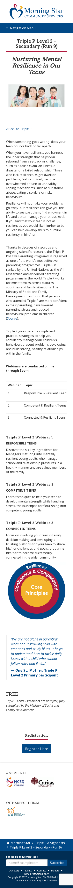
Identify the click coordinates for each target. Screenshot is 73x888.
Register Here (36, 748)
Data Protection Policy (36, 874)
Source (12, 318)
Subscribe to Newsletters (22, 856)
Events (28, 870)
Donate (55, 870)
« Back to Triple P (19, 129)
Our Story (14, 870)
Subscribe (57, 863)
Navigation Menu (22, 28)
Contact (41, 870)
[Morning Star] (36, 11)
